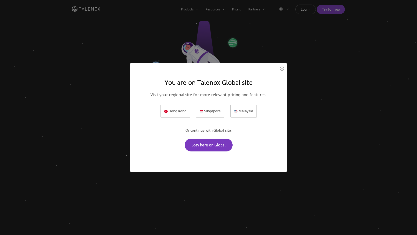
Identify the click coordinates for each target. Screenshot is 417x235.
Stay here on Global (209, 145)
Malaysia (245, 111)
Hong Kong (177, 111)
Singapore (212, 111)
